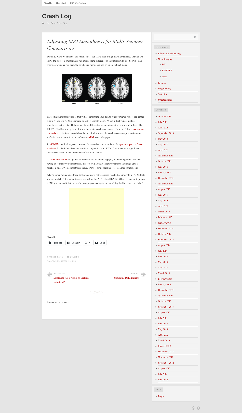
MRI (57, 261)
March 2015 (164, 211)
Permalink (73, 257)
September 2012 (166, 362)
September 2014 (166, 239)
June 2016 (163, 166)
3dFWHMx (54, 144)
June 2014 (163, 256)
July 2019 (162, 122)
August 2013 (164, 312)
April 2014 (163, 267)
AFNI (91, 137)
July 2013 (162, 317)
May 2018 (163, 138)
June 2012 (163, 379)
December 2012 (166, 351)
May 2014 (163, 261)
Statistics (162, 94)
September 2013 (166, 306)
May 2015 (163, 200)
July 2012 (162, 373)
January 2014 (164, 284)
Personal (162, 82)
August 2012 (164, 368)
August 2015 (164, 189)
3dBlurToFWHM (58, 159)
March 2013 (164, 340)
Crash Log (56, 16)
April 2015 (163, 205)
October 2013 (164, 301)
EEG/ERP (167, 70)
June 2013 (163, 323)
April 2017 (163, 149)
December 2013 (166, 289)
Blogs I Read (61, 3)
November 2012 (165, 357)
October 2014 (164, 233)
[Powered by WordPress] (193, 408)
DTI (164, 64)
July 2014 (162, 250)
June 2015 (163, 194)
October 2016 (164, 161)
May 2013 (163, 329)
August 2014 (164, 245)
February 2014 (165, 278)
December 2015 (166, 177)
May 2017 (163, 144)
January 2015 (164, 222)
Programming (164, 88)
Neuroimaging (69, 261)
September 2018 (166, 133)
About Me (48, 3)
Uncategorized (165, 99)
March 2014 (164, 273)
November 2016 (165, 155)
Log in (161, 396)
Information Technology (169, 53)
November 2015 (165, 183)
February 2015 (165, 217)
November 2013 (165, 295)
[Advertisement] (96, 211)
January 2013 (164, 345)
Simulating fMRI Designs (126, 277)
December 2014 (166, 228)
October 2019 (164, 116)
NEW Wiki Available (78, 3)
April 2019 (163, 127)
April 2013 (163, 334)
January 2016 (164, 172)
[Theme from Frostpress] (198, 408)
